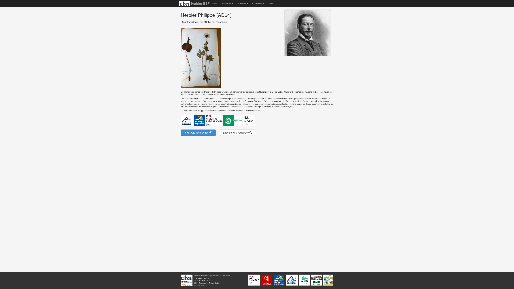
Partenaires (257, 3)
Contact (271, 3)
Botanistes (227, 3)
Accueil (215, 3)
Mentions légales (200, 285)
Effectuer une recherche (236, 132)
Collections (242, 3)
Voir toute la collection (197, 132)
